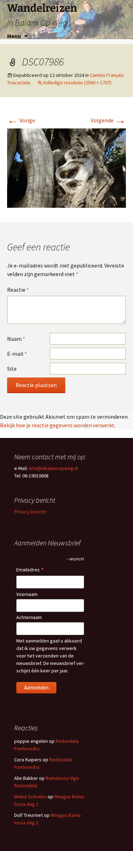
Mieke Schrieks (30, 796)
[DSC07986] (66, 167)
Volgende (108, 120)
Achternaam (29, 617)
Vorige (21, 120)
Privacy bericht (30, 511)
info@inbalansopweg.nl (53, 468)
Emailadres (30, 570)
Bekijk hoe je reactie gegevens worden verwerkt (57, 425)
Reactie (18, 289)
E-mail (17, 353)
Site (12, 368)
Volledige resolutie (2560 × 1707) (77, 82)
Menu (14, 35)
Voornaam (27, 594)
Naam (16, 338)
